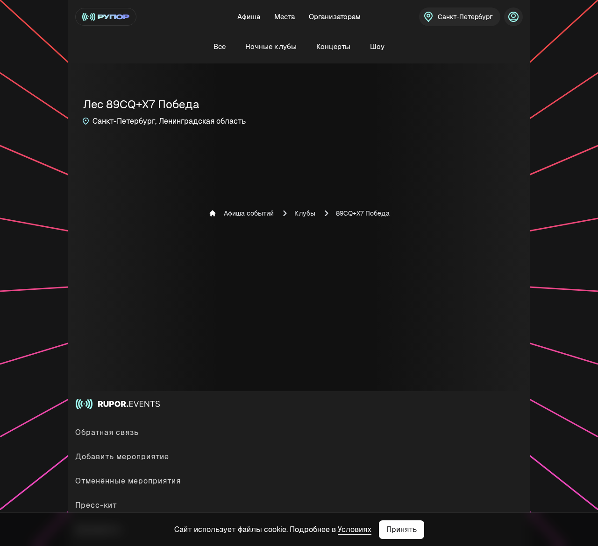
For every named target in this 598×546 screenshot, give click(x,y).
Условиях (354, 529)
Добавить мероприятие (122, 457)
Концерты (333, 46)
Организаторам (335, 16)
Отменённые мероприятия (128, 481)
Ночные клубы (271, 46)
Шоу (377, 46)
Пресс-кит (96, 505)
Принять (401, 529)
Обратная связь (107, 432)
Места (284, 16)
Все (220, 46)
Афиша (248, 16)
